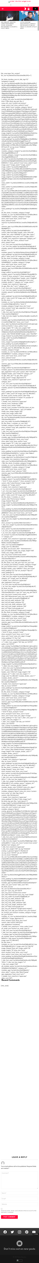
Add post (35, 8)
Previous (1, 20)
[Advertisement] (19, 50)
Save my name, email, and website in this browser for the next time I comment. (18, 1211)
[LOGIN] (28, 9)
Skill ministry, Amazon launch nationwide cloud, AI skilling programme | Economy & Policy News (9, 25)
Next (38, 20)
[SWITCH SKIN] (25, 9)
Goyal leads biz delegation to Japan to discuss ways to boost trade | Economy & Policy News (28, 25)
